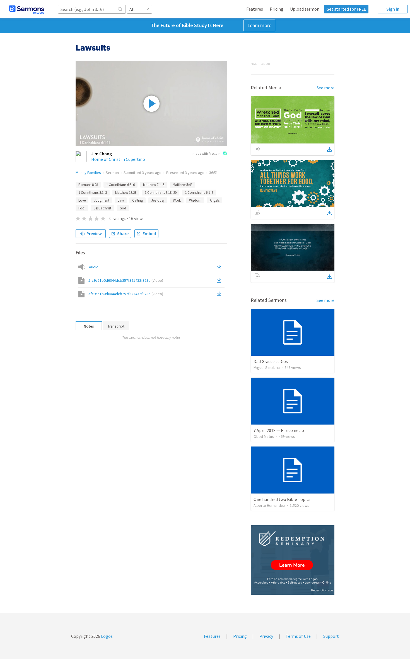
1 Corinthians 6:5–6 (120, 184)
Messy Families (88, 172)
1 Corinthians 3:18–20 (161, 192)
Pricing (276, 9)
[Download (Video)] (220, 280)
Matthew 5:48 (182, 184)
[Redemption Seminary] (292, 560)
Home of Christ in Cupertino (118, 159)
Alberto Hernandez (269, 505)
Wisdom (195, 200)
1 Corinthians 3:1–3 (92, 192)
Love (82, 200)
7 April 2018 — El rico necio (279, 430)
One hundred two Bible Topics (282, 499)
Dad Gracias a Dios (271, 361)
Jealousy (158, 200)
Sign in (392, 9)
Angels (215, 200)
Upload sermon (304, 9)
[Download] (329, 149)
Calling (137, 200)
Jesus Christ (102, 208)
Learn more (259, 25)
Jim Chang (101, 153)
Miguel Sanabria (267, 367)
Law (121, 200)
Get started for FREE (346, 9)
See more (325, 87)
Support (331, 636)
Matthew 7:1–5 (153, 184)
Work (177, 200)
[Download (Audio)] (220, 267)
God (123, 208)
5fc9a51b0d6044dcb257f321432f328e (125, 280)
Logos (106, 636)
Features (254, 9)
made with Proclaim (206, 153)
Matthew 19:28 (125, 192)
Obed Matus (264, 436)
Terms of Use (298, 636)
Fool (81, 208)
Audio (93, 266)
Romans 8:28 (88, 184)
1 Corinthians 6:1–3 (199, 192)
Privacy (266, 636)
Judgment (101, 200)
